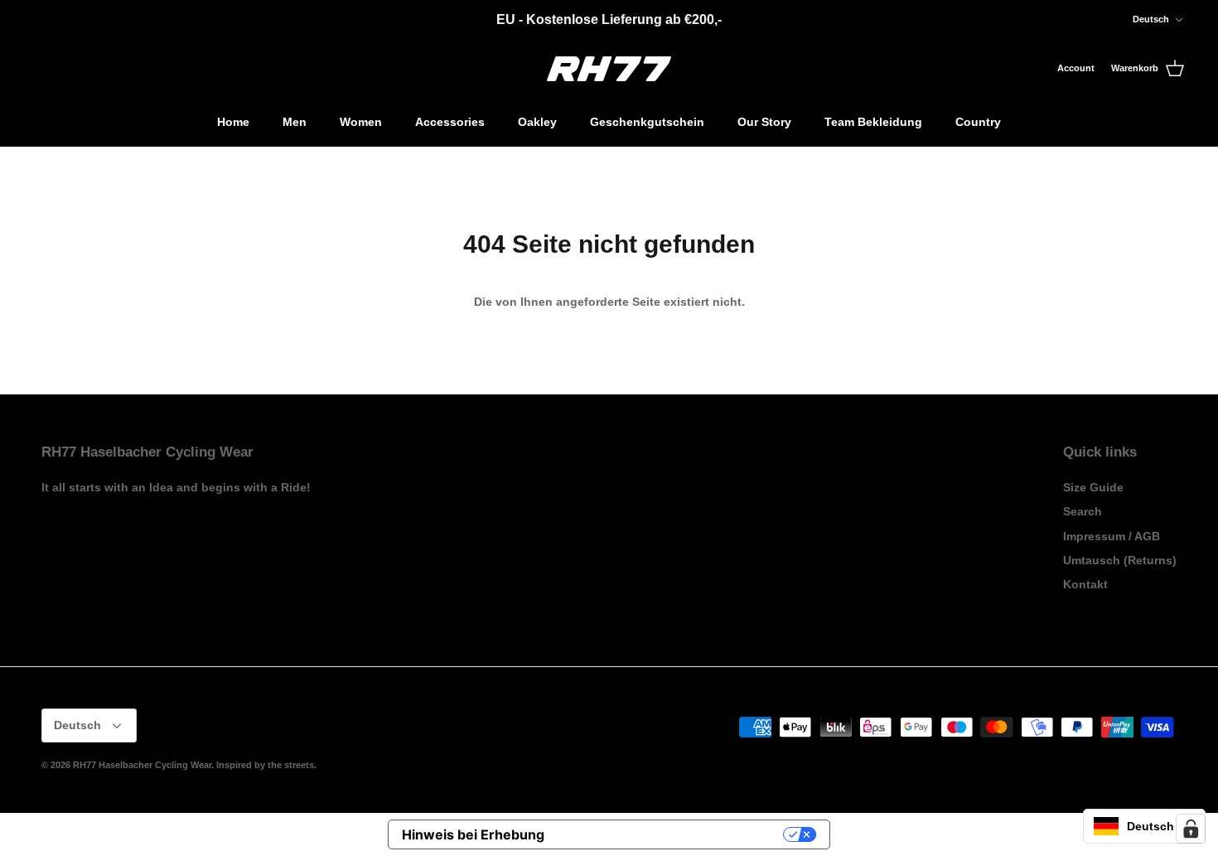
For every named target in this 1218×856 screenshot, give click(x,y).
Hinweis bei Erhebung (473, 834)
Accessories (450, 121)
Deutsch (1151, 19)
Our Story (764, 121)
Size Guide (1093, 487)
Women (361, 121)
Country (978, 121)
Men (295, 121)
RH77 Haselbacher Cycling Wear (142, 765)
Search (1082, 511)
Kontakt (1085, 584)
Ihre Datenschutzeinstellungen (672, 834)
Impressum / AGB (1111, 536)
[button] (1144, 826)
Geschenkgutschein (647, 121)
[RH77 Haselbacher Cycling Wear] (609, 68)
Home (233, 121)
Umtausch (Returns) (1120, 560)
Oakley (537, 121)
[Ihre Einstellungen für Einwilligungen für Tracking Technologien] (1191, 829)
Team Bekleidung (873, 121)
